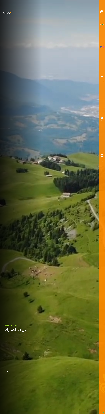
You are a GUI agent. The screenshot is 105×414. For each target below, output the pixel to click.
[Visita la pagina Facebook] (101, 47)
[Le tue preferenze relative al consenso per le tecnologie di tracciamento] (103, 412)
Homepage (7, 325)
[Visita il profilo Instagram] (103, 47)
